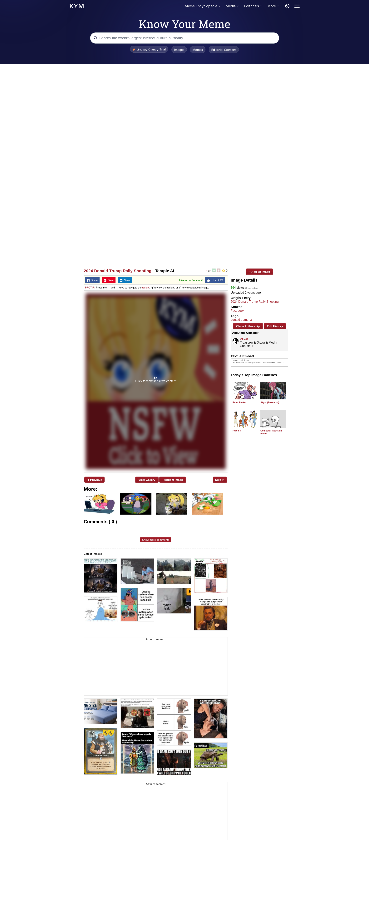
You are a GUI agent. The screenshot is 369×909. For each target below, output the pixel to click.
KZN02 (244, 339)
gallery (145, 287)
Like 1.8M (216, 280)
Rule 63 (237, 430)
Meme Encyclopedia (201, 6)
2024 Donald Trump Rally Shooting (117, 271)
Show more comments (155, 539)
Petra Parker (240, 402)
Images (179, 50)
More (271, 6)
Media (231, 6)
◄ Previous (94, 479)
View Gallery (146, 479)
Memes (197, 50)
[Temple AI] (156, 381)
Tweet (126, 280)
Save (110, 280)
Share (94, 280)
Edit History (275, 326)
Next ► (220, 479)
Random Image (173, 479)
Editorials (251, 6)
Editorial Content (223, 50)
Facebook (237, 310)
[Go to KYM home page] (76, 7)
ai (251, 319)
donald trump (239, 319)
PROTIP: (90, 287)
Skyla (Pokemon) (269, 402)
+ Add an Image (259, 271)
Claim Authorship (248, 326)
